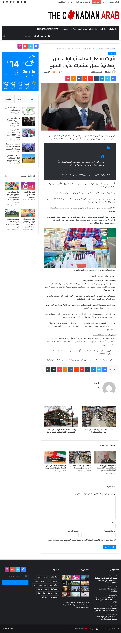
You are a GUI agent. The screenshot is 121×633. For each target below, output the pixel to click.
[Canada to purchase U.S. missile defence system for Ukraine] (28, 147)
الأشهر (32, 99)
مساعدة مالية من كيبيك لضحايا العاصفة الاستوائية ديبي (12, 223)
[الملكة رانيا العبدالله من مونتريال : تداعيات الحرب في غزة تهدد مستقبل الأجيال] (85, 577)
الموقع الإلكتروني (73, 531)
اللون (39, 577)
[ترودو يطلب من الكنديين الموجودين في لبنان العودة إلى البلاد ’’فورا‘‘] (66, 583)
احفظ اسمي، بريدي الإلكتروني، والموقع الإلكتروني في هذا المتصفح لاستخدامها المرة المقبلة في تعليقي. (81, 540)
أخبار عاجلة (113, 29)
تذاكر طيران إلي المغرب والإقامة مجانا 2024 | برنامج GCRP (13, 133)
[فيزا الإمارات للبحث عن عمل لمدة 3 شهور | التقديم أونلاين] (55, 457)
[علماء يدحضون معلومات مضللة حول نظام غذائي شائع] (75, 594)
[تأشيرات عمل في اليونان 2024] (66, 594)
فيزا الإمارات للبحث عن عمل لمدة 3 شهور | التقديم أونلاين (55, 467)
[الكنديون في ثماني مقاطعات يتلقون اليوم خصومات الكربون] (66, 588)
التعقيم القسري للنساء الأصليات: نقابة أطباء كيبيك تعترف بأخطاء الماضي (106, 468)
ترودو (42, 581)
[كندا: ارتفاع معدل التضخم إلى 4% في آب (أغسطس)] (80, 457)
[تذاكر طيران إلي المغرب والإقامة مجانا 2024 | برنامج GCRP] (28, 133)
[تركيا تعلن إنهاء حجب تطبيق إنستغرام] (28, 186)
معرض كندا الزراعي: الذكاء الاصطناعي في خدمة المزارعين (13, 158)
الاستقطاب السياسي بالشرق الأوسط (12, 109)
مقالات (73, 29)
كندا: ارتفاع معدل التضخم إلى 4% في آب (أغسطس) (80, 467)
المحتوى (55, 581)
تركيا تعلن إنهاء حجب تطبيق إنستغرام (29, 195)
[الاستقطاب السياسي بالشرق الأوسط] (28, 111)
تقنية (36, 581)
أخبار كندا (103, 29)
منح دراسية (82, 29)
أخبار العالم (93, 29)
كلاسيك (40, 589)
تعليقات (8, 99)
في (46, 589)
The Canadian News (47, 29)
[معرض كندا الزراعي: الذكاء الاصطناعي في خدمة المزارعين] (28, 158)
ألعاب (46, 577)
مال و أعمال (41, 593)
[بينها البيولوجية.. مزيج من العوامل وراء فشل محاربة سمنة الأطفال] (28, 213)
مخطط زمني (53, 597)
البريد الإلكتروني (110, 531)
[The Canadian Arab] (83, 15)
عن (35, 585)
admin (109, 72)
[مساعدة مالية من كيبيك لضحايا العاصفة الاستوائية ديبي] (12, 213)
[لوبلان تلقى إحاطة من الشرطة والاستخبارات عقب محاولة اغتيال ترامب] (75, 588)
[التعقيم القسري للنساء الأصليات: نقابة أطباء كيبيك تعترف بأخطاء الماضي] (105, 457)
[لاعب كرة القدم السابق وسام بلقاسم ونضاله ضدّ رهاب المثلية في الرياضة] (85, 588)
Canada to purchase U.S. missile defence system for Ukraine (13, 146)
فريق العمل (54, 589)
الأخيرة (20, 99)
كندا (56, 593)
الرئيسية (111, 48)
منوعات (65, 29)
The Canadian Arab (78, 629)
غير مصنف (103, 48)
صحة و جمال (42, 585)
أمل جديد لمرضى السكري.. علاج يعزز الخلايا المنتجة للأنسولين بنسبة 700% (66, 2)
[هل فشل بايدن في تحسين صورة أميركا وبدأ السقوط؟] (28, 121)
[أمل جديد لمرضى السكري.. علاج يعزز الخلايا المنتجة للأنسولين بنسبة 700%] (12, 186)
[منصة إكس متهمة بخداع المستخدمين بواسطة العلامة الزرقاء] (85, 594)
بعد (48, 581)
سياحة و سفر (53, 585)
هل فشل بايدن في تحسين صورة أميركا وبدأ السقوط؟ (13, 121)
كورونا (50, 593)
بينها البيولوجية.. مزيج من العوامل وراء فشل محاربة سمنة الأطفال (29, 223)
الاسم (113, 522)
